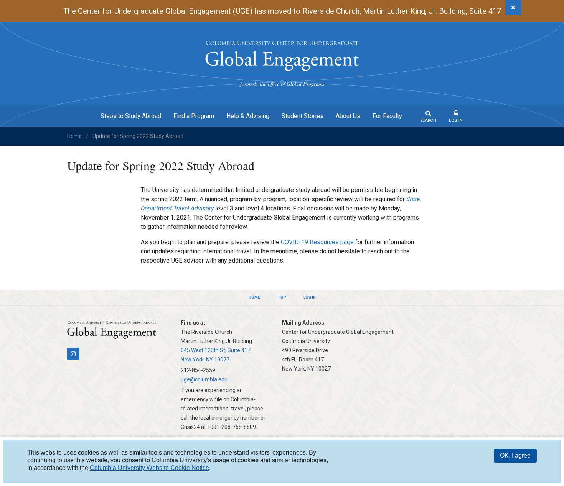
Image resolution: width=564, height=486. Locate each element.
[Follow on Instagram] (73, 354)
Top (282, 297)
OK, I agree (515, 455)
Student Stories (302, 116)
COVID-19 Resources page (317, 242)
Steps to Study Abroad (131, 116)
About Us (348, 116)
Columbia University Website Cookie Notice (149, 468)
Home (74, 136)
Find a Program (193, 116)
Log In (456, 120)
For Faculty (387, 116)
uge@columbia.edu (204, 379)
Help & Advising (247, 116)
